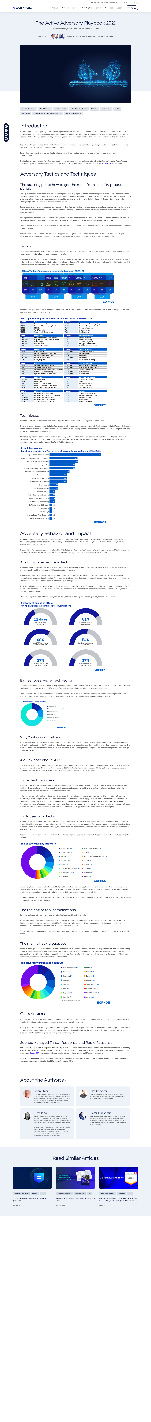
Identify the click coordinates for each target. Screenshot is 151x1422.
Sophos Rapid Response (73, 113)
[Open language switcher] (137, 3)
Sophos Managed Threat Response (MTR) (47, 113)
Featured (94, 109)
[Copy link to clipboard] (6, 126)
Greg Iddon (96, 36)
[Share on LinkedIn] (6, 134)
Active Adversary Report (78, 109)
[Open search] (132, 3)
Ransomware (106, 109)
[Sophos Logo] (22, 8)
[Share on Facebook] (6, 138)
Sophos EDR (26, 113)
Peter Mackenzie (107, 36)
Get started (131, 8)
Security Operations (28, 109)
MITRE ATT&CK (107, 164)
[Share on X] (6, 130)
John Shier (77, 36)
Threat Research (44, 109)
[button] (124, 3)
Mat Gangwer (87, 36)
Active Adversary (60, 109)
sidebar (117, 109)
